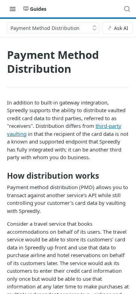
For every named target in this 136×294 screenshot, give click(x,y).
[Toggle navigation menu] (12, 8)
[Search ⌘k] (127, 8)
